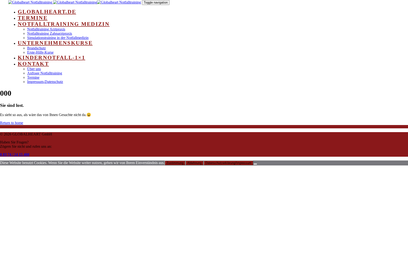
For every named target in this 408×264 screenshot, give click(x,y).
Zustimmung (174, 163)
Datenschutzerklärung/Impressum (228, 163)
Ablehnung (194, 163)
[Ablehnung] (255, 164)
